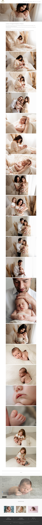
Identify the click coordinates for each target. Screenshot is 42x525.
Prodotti (34, 1)
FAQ (37, 1)
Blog (35, 1)
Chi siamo (26, 1)
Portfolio (31, 1)
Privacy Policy (24, 522)
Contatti (39, 1)
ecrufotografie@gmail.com (35, 491)
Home (23, 1)
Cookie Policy (28, 522)
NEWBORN (37, 19)
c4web (22, 523)
